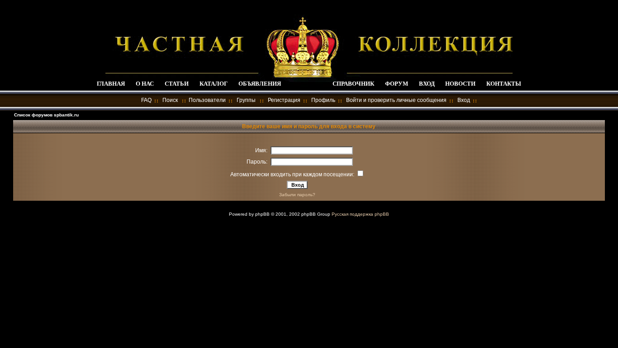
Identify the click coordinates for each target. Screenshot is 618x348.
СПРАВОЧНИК (353, 83)
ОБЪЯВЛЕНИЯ (259, 83)
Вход (463, 100)
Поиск (170, 100)
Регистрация (284, 100)
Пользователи (207, 100)
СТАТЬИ (177, 83)
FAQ (146, 100)
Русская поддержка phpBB (360, 214)
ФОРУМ (396, 83)
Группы (246, 100)
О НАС (145, 83)
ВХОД (427, 83)
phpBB (262, 214)
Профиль (323, 100)
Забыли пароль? (297, 194)
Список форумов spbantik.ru (46, 114)
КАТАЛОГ (214, 83)
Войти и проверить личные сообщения (396, 100)
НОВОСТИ (460, 83)
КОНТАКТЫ (503, 83)
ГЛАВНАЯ (111, 83)
